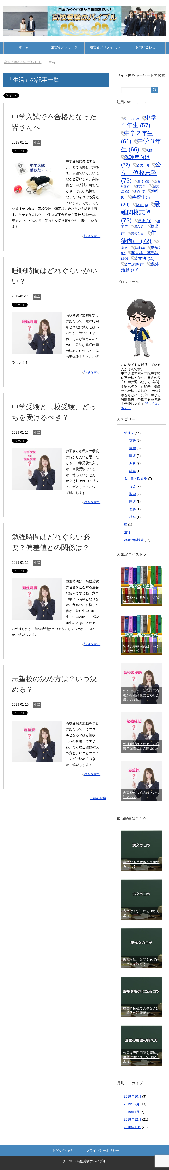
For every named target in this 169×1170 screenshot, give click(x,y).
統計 (140, 248)
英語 (132, 440)
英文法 (144, 258)
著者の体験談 (134, 540)
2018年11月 (132, 1127)
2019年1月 (132, 1112)
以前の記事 (98, 798)
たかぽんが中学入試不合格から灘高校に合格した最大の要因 (141, 695)
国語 (132, 456)
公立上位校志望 (141, 172)
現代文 (138, 233)
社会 (132, 471)
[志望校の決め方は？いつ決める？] (37, 758)
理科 (132, 463)
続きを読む (92, 236)
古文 (141, 186)
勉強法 (129, 433)
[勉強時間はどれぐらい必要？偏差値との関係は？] (37, 616)
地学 (140, 191)
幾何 (142, 205)
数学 (132, 448)
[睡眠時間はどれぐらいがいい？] (37, 350)
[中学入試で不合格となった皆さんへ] (37, 196)
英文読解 (134, 264)
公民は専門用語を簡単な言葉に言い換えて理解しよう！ (141, 1057)
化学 (143, 181)
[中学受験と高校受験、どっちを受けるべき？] (37, 486)
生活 (37, 142)
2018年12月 (132, 1119)
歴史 (144, 221)
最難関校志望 (140, 212)
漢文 (139, 226)
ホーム (24, 47)
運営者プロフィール (105, 47)
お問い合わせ (145, 47)
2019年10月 (132, 1096)
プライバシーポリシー (102, 1150)
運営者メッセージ (64, 47)
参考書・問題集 (135, 478)
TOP (25, 62)
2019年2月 (132, 1104)
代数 (151, 150)
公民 (142, 165)
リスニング (131, 118)
